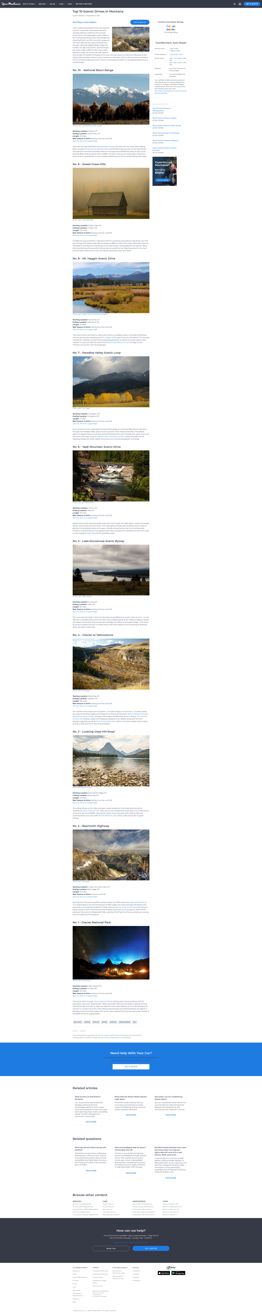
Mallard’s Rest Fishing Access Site (110, 437)
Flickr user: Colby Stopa (82, 596)
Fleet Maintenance (80, 1277)
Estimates (76, 1290)
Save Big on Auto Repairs (84, 22)
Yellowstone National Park (96, 149)
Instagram (137, 1280)
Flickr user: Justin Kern (82, 981)
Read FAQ (111, 1248)
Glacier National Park (135, 714)
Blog (74, 1302)
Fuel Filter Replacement (81, 1212)
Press (75, 1274)
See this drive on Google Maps (85, 141)
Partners (76, 1299)
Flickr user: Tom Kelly (81, 881)
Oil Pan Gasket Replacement (83, 1207)
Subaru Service (108, 1204)
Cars (74, 1287)
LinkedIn (136, 1274)
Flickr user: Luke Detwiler (83, 220)
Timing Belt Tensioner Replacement (85, 1215)
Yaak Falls (91, 533)
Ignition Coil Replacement (82, 1204)
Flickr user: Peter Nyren (82, 787)
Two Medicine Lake (109, 816)
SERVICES (42, 4)
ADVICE (52, 4)
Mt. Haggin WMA (110, 337)
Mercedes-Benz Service (111, 1215)
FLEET (69, 4)
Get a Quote (140, 22)
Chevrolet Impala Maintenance (143, 1212)
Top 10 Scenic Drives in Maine (164, 118)
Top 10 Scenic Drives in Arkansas (165, 133)
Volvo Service (107, 1209)
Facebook (136, 1271)
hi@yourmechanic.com (138, 1243)
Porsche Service (108, 1207)
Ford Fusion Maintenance (142, 1209)
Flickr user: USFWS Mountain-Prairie (87, 126)
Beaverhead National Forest (117, 342)
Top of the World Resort (128, 907)
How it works (29, 4)
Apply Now (162, 180)
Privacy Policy (98, 1277)
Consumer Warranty (100, 1271)
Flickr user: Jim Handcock (83, 503)
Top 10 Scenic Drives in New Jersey (166, 126)
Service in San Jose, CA (171, 1212)
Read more (91, 1122)
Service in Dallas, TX (170, 1215)
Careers (75, 1280)
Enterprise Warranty (100, 1274)
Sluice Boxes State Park (105, 721)
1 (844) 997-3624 (176, 54)
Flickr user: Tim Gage (81, 408)
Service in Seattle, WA (170, 1204)
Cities (61, 4)
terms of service (110, 1038)
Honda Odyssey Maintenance (143, 1207)
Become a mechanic (84, 4)
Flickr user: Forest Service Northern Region (90, 314)
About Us (76, 1271)
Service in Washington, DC (172, 1207)
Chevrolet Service (109, 1212)
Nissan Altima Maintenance (142, 1204)
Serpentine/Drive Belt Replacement (85, 1209)
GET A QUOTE (252, 4)
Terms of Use (97, 1286)
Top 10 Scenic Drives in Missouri (165, 140)
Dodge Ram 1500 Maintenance (143, 1215)
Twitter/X (136, 1277)
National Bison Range (106, 147)
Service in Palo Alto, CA (171, 1209)
